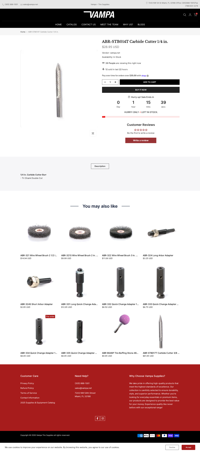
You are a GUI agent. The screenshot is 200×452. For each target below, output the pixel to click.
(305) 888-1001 (11, 4)
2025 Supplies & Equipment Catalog (37, 402)
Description (100, 166)
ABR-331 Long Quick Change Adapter (80, 304)
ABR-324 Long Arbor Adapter (158, 255)
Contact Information (29, 397)
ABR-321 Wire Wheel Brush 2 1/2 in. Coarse (42, 255)
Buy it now (141, 90)
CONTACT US (88, 24)
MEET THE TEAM (109, 24)
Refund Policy (27, 388)
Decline (172, 447)
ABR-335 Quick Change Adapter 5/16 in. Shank (85, 353)
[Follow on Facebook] (97, 418)
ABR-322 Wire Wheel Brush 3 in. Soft (121, 255)
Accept (188, 447)
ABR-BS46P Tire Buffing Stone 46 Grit (121, 353)
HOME (58, 24)
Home (22, 32)
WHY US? (128, 24)
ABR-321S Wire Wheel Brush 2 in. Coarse (82, 255)
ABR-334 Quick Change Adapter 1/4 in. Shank (44, 353)
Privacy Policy (27, 383)
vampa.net (115, 53)
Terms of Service (28, 393)
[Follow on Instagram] (102, 418)
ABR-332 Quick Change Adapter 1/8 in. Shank (125, 304)
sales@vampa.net (30, 4)
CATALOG (72, 24)
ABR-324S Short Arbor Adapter (36, 304)
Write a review (141, 140)
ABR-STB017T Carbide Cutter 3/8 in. (161, 353)
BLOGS (141, 24)
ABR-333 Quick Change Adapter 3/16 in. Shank (167, 304)
